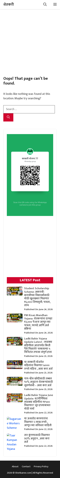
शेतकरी (8, 4)
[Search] (8, 117)
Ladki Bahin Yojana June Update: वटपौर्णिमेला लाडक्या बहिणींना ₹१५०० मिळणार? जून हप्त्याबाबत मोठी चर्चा (38, 402)
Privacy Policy (41, 466)
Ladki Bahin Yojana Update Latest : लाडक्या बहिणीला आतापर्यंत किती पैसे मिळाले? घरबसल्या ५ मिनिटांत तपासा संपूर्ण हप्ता (38, 345)
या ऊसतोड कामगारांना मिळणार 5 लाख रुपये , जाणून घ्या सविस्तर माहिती (38, 422)
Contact (26, 466)
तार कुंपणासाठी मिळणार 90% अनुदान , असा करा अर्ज (37, 438)
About (15, 466)
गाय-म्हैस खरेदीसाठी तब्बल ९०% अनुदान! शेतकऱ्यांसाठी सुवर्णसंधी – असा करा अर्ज (38, 382)
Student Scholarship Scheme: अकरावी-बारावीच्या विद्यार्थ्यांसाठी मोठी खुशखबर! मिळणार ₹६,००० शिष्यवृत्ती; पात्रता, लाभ (37, 297)
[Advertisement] (30, 39)
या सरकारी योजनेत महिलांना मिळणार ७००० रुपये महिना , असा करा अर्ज (38, 365)
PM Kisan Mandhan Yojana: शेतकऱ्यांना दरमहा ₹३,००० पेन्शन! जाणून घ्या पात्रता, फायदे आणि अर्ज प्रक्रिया (38, 322)
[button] (45, 4)
